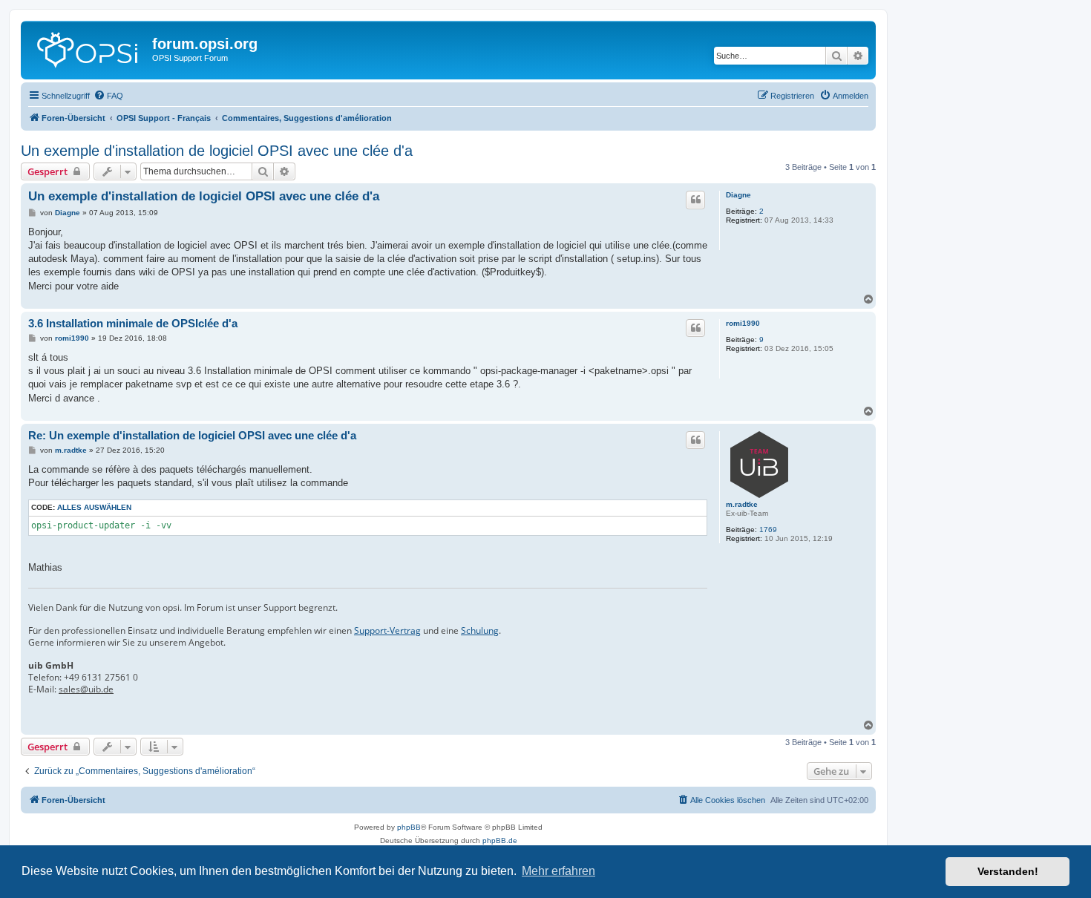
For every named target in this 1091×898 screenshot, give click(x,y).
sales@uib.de (86, 689)
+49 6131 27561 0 (101, 678)
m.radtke (742, 504)
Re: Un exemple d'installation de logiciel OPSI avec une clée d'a (192, 435)
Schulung (480, 631)
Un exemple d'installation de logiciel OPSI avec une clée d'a (217, 150)
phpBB (409, 827)
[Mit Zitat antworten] (695, 200)
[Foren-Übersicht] (88, 48)
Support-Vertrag (387, 631)
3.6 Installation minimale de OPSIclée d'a (132, 323)
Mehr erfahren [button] (558, 871)
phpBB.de (499, 840)
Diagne (738, 195)
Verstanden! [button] (1007, 871)
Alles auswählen (94, 507)
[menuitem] (108, 96)
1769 (768, 529)
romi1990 (743, 323)
